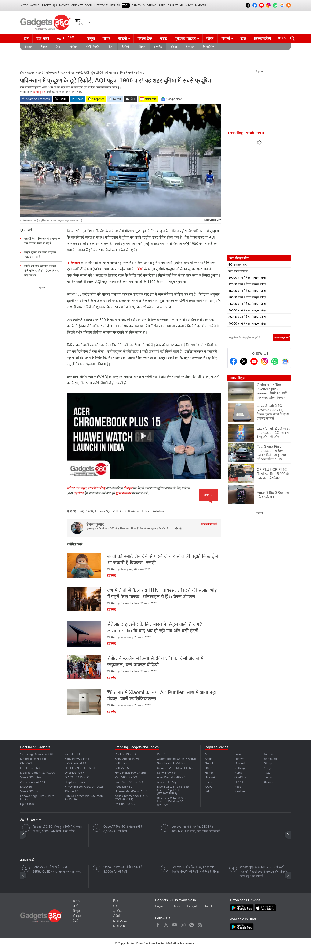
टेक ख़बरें (42, 39)
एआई (66, 38)
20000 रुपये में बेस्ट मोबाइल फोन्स (247, 297)
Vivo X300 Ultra (30, 777)
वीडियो (122, 39)
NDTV (24, 5)
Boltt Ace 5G (123, 768)
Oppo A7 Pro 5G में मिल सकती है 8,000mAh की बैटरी (122, 829)
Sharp (268, 763)
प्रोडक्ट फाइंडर (185, 39)
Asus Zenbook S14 (32, 782)
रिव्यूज (91, 39)
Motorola (240, 763)
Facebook (157, 924)
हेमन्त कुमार (39, 91)
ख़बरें (40, 72)
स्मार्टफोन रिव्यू (96, 488)
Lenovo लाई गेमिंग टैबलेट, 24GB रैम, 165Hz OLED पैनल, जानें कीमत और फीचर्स (196, 829)
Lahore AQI (102, 511)
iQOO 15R (27, 804)
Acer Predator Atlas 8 (171, 777)
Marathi (200, 5)
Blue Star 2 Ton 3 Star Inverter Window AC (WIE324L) (171, 801)
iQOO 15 (26, 786)
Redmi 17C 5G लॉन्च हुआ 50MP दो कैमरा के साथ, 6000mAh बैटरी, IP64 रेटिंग (57, 829)
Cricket (77, 5)
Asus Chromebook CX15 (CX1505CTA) (131, 797)
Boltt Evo (121, 763)
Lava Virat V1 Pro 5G (129, 782)
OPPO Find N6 (30, 768)
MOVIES (64, 5)
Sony (267, 768)
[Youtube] (254, 361)
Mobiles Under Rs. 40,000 (37, 772)
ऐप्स (58, 46)
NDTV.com (121, 921)
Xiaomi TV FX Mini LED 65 (175, 768)
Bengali (192, 906)
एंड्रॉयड (79, 493)
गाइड (163, 39)
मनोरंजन (73, 46)
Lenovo (239, 758)
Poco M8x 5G (124, 786)
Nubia (238, 772)
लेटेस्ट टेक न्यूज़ (76, 488)
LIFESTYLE (101, 5)
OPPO (238, 782)
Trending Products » (245, 133)
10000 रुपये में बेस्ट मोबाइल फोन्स (247, 277)
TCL (267, 772)
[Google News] (285, 361)
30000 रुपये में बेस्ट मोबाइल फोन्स (247, 310)
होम (26, 39)
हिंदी (55, 5)
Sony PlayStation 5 (77, 758)
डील (243, 39)
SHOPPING (149, 5)
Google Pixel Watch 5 (171, 763)
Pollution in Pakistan (126, 511)
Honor (209, 772)
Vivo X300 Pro (29, 791)
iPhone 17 (71, 791)
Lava (237, 754)
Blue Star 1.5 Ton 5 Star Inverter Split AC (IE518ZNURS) (173, 790)
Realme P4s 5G (125, 754)
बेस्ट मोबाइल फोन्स (238, 271)
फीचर (106, 39)
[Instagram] (264, 361)
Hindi (176, 906)
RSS (76, 901)
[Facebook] (233, 361)
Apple (208, 758)
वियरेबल (190, 46)
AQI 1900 (86, 511)
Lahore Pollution (153, 511)
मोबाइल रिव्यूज (237, 377)
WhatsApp (191, 924)
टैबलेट (44, 46)
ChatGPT (26, 763)
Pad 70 (162, 754)
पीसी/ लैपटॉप (93, 46)
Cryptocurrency (75, 782)
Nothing (239, 768)
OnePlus (240, 777)
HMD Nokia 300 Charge (131, 772)
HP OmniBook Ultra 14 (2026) (85, 786)
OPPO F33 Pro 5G (77, 777)
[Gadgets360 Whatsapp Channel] (274, 361)
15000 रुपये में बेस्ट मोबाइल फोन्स (247, 290)
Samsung (270, 758)
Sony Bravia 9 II (167, 772)
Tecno (268, 777)
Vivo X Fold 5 (73, 754)
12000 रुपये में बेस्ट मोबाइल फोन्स (247, 284)
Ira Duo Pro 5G (125, 804)
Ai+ (207, 754)
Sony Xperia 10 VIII (127, 758)
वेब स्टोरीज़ (208, 46)
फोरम (210, 39)
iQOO (208, 786)
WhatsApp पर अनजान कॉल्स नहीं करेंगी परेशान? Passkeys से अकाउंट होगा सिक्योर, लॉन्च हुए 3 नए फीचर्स (264, 871)
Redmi (268, 754)
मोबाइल (28, 46)
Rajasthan (175, 5)
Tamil (208, 906)
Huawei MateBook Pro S (131, 791)
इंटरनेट (158, 46)
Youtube (174, 924)
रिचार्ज (226, 39)
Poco (237, 786)
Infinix (209, 782)
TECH (125, 5)
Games (136, 5)
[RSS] (288, 5)
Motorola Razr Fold (33, 758)
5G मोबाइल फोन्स (237, 264)
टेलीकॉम (126, 46)
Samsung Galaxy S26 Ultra (38, 754)
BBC (139, 268)
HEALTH (115, 5)
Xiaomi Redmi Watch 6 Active (176, 758)
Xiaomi (268, 782)
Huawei (210, 777)
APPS (162, 5)
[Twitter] (243, 361)
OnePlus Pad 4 (75, 772)
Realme (239, 791)
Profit (46, 5)
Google (210, 763)
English (160, 906)
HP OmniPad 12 (75, 763)
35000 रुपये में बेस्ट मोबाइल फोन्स (247, 317)
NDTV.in (119, 926)
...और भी (177, 528)
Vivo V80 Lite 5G (126, 777)
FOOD (88, 5)
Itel (207, 791)
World (34, 5)
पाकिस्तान (74, 262)
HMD (208, 768)
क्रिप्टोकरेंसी (262, 39)
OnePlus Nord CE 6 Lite (80, 768)
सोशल (174, 46)
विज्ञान (142, 46)
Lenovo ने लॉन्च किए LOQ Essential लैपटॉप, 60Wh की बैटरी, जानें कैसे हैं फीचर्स (195, 869)
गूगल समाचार (123, 493)
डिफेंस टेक (145, 39)
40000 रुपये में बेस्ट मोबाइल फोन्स (247, 323)
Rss (199, 924)
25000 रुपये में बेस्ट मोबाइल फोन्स (247, 304)
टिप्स (110, 46)
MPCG (189, 5)
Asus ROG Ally (166, 782)
